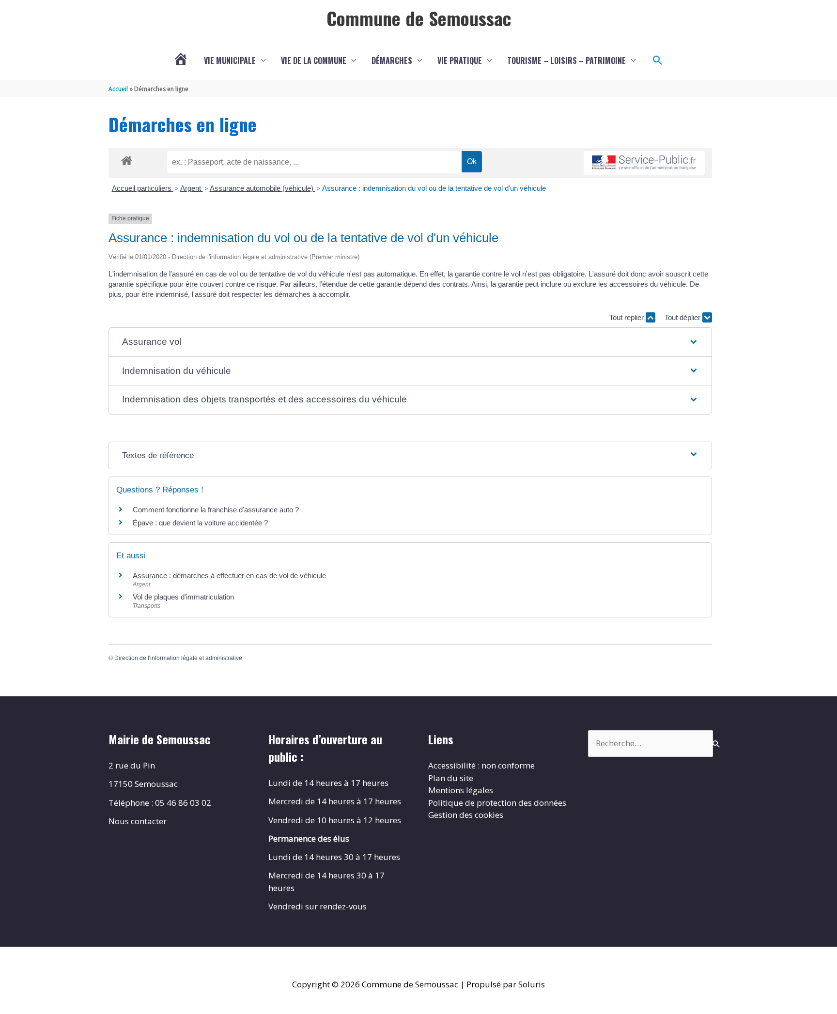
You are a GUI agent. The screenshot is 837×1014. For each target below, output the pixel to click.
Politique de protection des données (497, 802)
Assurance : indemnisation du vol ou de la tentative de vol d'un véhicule (434, 188)
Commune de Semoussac (418, 17)
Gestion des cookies (465, 814)
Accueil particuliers (142, 188)
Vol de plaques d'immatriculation (183, 597)
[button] (657, 60)
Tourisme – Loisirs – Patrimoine (566, 60)
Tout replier (627, 317)
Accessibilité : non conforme (481, 765)
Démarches (392, 60)
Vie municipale (230, 60)
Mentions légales (460, 790)
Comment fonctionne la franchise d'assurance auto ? (216, 510)
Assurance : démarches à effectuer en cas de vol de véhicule (229, 575)
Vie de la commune (313, 60)
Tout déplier (683, 317)
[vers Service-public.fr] (644, 163)
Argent (191, 188)
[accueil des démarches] (127, 159)
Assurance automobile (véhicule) (262, 188)
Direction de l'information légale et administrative (178, 658)
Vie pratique (459, 60)
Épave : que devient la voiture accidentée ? (200, 523)
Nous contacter (137, 821)
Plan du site (450, 778)
